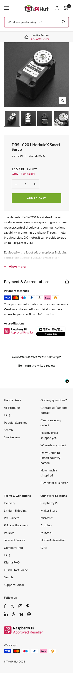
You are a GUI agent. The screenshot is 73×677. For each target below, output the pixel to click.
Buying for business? (54, 482)
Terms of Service (14, 540)
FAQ (7, 555)
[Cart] (66, 8)
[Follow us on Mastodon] (29, 614)
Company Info (13, 547)
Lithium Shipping (15, 510)
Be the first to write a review (36, 365)
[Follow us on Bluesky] (21, 614)
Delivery (9, 503)
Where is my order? (53, 445)
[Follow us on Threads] (14, 614)
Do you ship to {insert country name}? (50, 458)
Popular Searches (15, 422)
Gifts (43, 547)
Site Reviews (12, 437)
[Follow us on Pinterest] (27, 606)
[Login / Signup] (57, 8)
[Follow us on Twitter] (12, 606)
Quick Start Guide (16, 570)
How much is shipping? (49, 472)
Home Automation (53, 540)
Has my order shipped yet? (49, 435)
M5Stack (46, 532)
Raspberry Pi (49, 503)
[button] (36, 365)
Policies (9, 532)
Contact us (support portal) (53, 410)
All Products (12, 407)
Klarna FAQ (12, 562)
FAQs (7, 415)
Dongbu (17, 155)
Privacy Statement (16, 525)
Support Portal (14, 585)
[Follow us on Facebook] (5, 606)
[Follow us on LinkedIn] (6, 614)
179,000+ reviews (40, 38)
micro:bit (46, 518)
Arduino (46, 525)
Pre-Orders (11, 518)
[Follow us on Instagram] (20, 606)
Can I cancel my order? (50, 422)
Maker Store (48, 510)
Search (8, 430)
